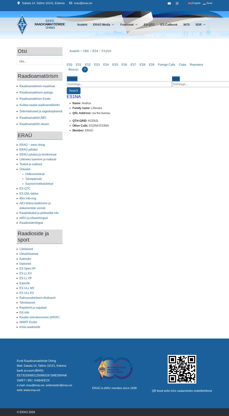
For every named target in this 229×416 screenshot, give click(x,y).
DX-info (24, 312)
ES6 (124, 64)
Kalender (25, 258)
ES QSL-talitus (29, 193)
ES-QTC (25, 188)
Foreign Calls (166, 64)
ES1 (78, 64)
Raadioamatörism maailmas (37, 86)
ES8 (142, 64)
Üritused (25, 169)
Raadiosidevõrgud (31, 222)
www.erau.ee (32, 390)
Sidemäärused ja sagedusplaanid (41, 111)
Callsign (72, 78)
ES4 (106, 64)
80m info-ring (28, 198)
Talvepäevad (33, 178)
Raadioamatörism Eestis (35, 98)
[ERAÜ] (22, 24)
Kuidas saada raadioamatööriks (40, 105)
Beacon (73, 69)
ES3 (97, 64)
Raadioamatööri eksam (34, 124)
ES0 (69, 64)
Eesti (209, 3)
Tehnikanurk (27, 302)
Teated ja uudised (31, 164)
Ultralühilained (29, 253)
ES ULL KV (27, 292)
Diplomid (25, 263)
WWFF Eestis (28, 322)
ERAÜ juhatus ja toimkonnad (38, 154)
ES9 (151, 64)
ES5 (115, 64)
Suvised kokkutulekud (39, 183)
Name (176, 78)
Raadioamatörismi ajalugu (36, 92)
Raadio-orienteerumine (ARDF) (39, 317)
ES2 (88, 64)
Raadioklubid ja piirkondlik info (39, 212)
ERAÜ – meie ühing (32, 144)
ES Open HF (28, 268)
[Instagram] (177, 3)
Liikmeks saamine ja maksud (38, 159)
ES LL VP (26, 278)
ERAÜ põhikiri (29, 149)
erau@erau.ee (83, 3)
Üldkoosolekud (34, 174)
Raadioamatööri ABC (33, 117)
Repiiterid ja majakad (33, 307)
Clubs (182, 64)
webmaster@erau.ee (59, 385)
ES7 (133, 64)
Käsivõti (25, 283)
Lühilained (26, 248)
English (197, 3)
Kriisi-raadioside (30, 326)
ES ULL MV (27, 288)
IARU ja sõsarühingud (34, 217)
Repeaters (196, 64)
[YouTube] (169, 3)
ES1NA (74, 96)
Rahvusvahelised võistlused (37, 297)
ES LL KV (26, 273)
